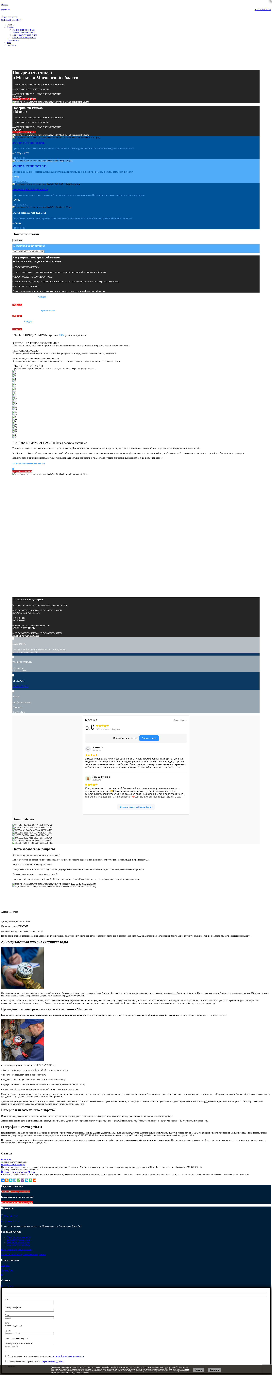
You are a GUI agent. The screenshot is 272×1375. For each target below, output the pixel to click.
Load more (18, 240)
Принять (198, 1370)
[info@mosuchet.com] (2, 1218)
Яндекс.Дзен (7, 1270)
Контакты (11, 45)
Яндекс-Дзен (18, 712)
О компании (13, 40)
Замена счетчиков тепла (24, 32)
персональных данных (53, 1361)
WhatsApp (17, 707)
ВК (2, 1275)
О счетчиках (7, 1286)
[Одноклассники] (6, 1180)
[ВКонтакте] (3, 1180)
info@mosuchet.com (21, 702)
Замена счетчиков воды (23, 30)
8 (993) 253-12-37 (9, 1216)
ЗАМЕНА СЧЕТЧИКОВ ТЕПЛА (29, 166)
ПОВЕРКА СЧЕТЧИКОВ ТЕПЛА (30, 189)
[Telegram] (14, 1180)
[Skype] (26, 1180)
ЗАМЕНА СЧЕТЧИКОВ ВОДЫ (28, 143)
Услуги (10, 27)
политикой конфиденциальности (68, 1356)
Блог (9, 42)
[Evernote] (30, 1180)
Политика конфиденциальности (16, 1249)
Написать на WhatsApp (12, 12)
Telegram (5, 1265)
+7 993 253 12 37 (263, 9)
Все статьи (6, 1159)
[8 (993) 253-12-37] (2, 1213)
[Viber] (22, 1180)
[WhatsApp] (18, 1180)
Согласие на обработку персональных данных (23, 1254)
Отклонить (214, 1370)
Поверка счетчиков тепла (24, 35)
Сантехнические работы (24, 37)
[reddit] (34, 1180)
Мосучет (4, 5)
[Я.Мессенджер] (10, 1180)
